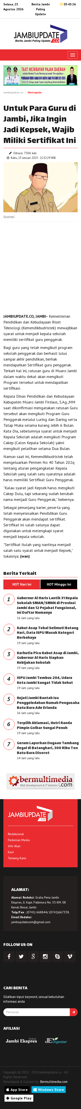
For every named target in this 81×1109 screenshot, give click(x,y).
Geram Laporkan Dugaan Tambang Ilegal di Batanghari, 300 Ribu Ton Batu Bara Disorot (48, 748)
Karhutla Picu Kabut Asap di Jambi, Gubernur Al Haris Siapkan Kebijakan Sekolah (48, 658)
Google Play (21, 1098)
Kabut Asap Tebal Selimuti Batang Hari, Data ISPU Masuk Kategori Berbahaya (47, 633)
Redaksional (16, 834)
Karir (11, 852)
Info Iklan (14, 846)
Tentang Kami (17, 858)
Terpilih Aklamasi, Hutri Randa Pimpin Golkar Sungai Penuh (44, 725)
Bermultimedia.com (54, 1082)
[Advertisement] (40, 266)
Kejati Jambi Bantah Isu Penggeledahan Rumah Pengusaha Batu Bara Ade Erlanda (48, 703)
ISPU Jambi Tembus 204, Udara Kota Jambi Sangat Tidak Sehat (45, 680)
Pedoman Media (19, 840)
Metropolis (35, 92)
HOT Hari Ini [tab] (21, 584)
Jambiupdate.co (13, 92)
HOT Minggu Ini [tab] (59, 584)
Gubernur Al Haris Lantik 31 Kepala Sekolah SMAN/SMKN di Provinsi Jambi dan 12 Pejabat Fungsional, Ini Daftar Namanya (47, 605)
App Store (19, 1089)
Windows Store (51, 1089)
